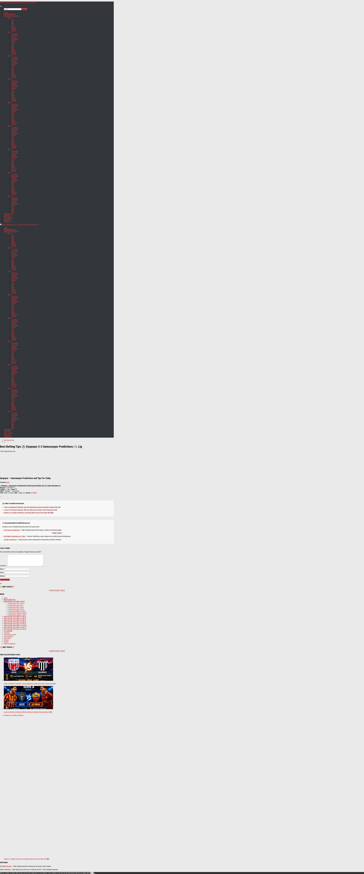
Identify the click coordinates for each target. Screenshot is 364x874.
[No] (94, 873)
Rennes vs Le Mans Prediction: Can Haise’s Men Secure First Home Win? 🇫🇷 (28, 513)
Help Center (7, 638)
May (12, 23)
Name (2, 569)
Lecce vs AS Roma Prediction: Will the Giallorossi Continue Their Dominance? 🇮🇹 (30, 510)
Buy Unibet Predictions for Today (14, 536)
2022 (9, 102)
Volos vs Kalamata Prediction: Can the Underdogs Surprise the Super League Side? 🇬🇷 (32, 507)
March (13, 27)
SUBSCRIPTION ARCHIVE (11, 16)
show (8, 482)
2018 (9, 196)
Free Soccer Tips (9, 440)
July (12, 20)
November (14, 36)
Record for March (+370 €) (17, 611)
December (14, 34)
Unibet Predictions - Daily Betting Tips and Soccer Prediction (18, 2)
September (14, 39)
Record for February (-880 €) (18, 613)
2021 (9, 126)
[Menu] (1, 6)
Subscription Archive (10, 634)
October (13, 38)
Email (2, 572)
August (13, 41)
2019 (9, 173)
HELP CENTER (8, 218)
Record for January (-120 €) (17, 615)
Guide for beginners (9, 643)
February (14, 29)
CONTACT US (8, 221)
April (12, 25)
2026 (9, 18)
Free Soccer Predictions (12, 530)
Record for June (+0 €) (16, 605)
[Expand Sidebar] (1, 583)
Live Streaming (8, 636)
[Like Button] (1, 496)
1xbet (23, 493)
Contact (6, 642)
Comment (3, 566)
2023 (9, 79)
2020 (9, 149)
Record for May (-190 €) (16, 607)
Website (2, 576)
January (13, 30)
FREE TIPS (7, 216)
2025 (9, 32)
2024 (9, 56)
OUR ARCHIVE (8, 214)
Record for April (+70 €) (16, 609)
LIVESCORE (7, 219)
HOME (5, 12)
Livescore (7, 633)
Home (5, 598)
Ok (92, 873)
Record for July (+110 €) (16, 603)
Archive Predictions (10, 540)
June (12, 21)
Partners (6, 640)
